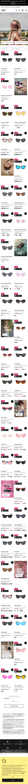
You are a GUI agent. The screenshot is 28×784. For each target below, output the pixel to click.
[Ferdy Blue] (7, 462)
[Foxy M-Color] (7, 140)
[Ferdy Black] (20, 354)
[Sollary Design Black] (7, 220)
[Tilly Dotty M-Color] (7, 596)
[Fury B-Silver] (7, 59)
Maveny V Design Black (6, 256)
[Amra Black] (7, 301)
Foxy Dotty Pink (5, 686)
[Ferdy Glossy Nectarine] (7, 515)
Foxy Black (17, 149)
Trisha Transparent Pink (20, 122)
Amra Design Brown (19, 310)
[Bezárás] (27, 2)
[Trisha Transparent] (20, 274)
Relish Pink (17, 659)
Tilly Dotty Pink (4, 551)
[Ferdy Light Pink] (20, 435)
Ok (12, 780)
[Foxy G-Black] (7, 193)
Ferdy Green (4, 390)
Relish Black (4, 632)
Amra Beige (17, 337)
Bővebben (18, 7)
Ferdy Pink (16, 551)
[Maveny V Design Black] (7, 247)
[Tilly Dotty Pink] (7, 542)
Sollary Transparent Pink (20, 229)
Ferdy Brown (17, 390)
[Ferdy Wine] (7, 408)
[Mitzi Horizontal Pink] (7, 274)
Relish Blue (17, 632)
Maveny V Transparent (6, 95)
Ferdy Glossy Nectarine (6, 525)
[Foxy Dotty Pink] (7, 676)
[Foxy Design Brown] (20, 193)
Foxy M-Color (4, 149)
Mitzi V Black (17, 68)
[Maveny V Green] (7, 113)
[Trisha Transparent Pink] (20, 113)
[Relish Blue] (20, 623)
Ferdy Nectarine (18, 498)
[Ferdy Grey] (7, 435)
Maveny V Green (5, 122)
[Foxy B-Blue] (20, 166)
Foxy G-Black (4, 203)
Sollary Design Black (6, 229)
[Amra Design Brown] (20, 301)
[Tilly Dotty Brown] (7, 569)
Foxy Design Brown (19, 203)
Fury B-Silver (4, 68)
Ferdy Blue (3, 471)
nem (13, 777)
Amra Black (4, 310)
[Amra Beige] (20, 327)
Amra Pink (3, 364)
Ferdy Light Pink (18, 444)
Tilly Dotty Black (18, 525)
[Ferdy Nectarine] (20, 488)
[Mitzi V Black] (20, 59)
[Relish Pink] (20, 649)
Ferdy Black (17, 364)
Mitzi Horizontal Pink (6, 283)
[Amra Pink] (7, 354)
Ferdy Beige (17, 471)
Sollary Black (17, 605)
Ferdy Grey (3, 444)
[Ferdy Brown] (20, 381)
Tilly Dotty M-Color (5, 605)
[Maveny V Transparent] (7, 86)
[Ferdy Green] (7, 381)
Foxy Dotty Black (18, 686)
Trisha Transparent (18, 283)
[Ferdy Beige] (20, 462)
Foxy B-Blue (17, 176)
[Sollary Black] (20, 596)
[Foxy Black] (20, 140)
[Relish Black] (7, 623)
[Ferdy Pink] (20, 542)
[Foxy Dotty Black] (20, 676)
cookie (22, 773)
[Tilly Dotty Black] (20, 515)
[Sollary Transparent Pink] (20, 220)
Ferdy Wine (4, 417)
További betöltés (14, 706)
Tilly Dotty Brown (5, 578)
